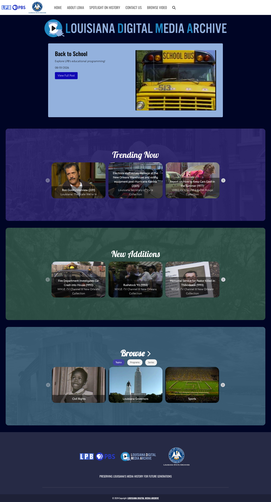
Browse (134, 353)
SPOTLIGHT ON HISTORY (104, 7)
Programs (135, 362)
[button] (174, 7)
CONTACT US (133, 7)
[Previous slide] (48, 180)
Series (151, 362)
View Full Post (66, 75)
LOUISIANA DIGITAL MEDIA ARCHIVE (143, 498)
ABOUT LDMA (75, 7)
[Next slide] (223, 180)
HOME (58, 7)
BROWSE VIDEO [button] (157, 7)
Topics (119, 362)
